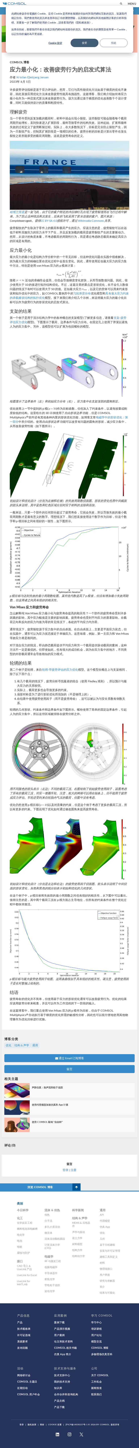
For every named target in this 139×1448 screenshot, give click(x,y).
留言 (69, 1069)
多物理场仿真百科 (102, 1354)
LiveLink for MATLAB (23, 1283)
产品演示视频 (62, 1328)
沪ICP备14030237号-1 (77, 1424)
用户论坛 (96, 1335)
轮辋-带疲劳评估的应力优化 (60, 669)
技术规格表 (24, 1328)
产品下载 (59, 1407)
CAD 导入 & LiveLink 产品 (24, 1267)
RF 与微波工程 (53, 1261)
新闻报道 (96, 1388)
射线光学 (50, 1279)
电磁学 (49, 1256)
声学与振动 (78, 1232)
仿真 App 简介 (62, 1354)
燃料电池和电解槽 (27, 1228)
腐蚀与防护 (23, 1252)
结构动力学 (78, 1256)
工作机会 (96, 1381)
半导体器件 (51, 1273)
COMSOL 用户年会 (28, 1394)
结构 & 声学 (21, 1045)
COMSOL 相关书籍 (65, 1347)
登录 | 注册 (69, 1170)
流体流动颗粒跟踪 (55, 1238)
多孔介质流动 (52, 1226)
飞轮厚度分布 (82, 293)
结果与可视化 (107, 1292)
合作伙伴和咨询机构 (66, 1394)
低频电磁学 (51, 1267)
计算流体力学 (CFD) (52, 1246)
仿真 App (105, 1226)
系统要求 (22, 1341)
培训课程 (96, 1328)
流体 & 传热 (52, 1210)
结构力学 (77, 1250)
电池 (19, 1240)
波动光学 (50, 1291)
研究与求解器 (107, 1280)
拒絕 (113, 42)
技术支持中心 (62, 1375)
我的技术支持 (62, 1381)
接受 (84, 42)
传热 (47, 1214)
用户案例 (59, 1335)
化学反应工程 (24, 1222)
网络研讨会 (24, 1375)
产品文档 (59, 1400)
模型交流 (96, 1341)
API (102, 1214)
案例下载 (59, 1322)
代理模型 (105, 1220)
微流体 (48, 1232)
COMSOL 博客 (19, 62)
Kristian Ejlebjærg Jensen (32, 77)
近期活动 (22, 1388)
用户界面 (105, 1274)
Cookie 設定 (55, 43)
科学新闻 (78, 1210)
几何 (102, 1238)
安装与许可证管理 (110, 1250)
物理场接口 (106, 1268)
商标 (42, 1424)
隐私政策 (32, 1424)
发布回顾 (22, 1347)
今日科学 (23, 1210)
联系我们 (96, 1394)
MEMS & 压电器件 (81, 1224)
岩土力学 (77, 1238)
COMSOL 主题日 (27, 1381)
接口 (20, 1261)
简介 (102, 1286)
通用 (35, 1045)
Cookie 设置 (55, 1424)
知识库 (58, 1388)
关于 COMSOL (100, 1375)
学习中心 (96, 1322)
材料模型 (77, 1244)
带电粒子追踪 (52, 1285)
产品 (19, 1322)
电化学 (21, 1234)
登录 (22, 1424)
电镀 (19, 1246)
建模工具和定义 (109, 1256)
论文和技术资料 (63, 1341)
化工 (20, 1218)
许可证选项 (24, 1335)
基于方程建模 (107, 1244)
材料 (102, 1262)
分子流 (48, 1220)
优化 (8, 1045)
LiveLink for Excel (27, 1275)
